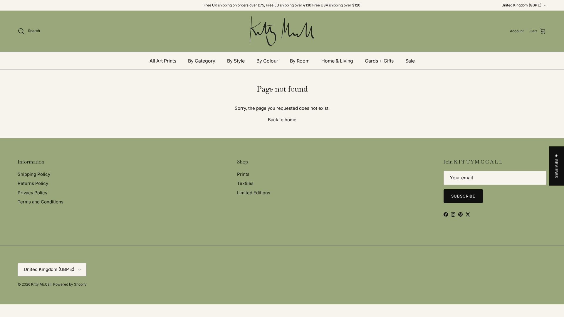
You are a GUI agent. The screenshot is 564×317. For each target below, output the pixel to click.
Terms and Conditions (40, 202)
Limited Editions (253, 192)
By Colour (267, 61)
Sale (410, 61)
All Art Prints (163, 61)
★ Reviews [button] (556, 166)
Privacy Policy (32, 192)
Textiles (245, 183)
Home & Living (337, 61)
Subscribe (463, 196)
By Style (236, 61)
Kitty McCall (41, 284)
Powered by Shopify (70, 284)
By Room (300, 61)
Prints (243, 174)
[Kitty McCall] (282, 31)
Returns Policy (33, 183)
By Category (201, 61)
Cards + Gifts (379, 61)
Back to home (282, 119)
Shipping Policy (34, 174)
